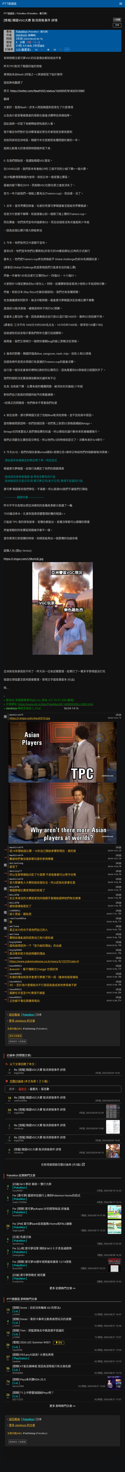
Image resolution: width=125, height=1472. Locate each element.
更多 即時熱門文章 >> (62, 1406)
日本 (24, 1014)
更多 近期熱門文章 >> (62, 1288)
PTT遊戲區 (9, 13)
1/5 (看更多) (23, 49)
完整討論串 (16, 1081)
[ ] (19, 1187)
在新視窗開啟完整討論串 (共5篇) (63, 1164)
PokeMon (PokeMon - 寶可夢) (32, 13)
